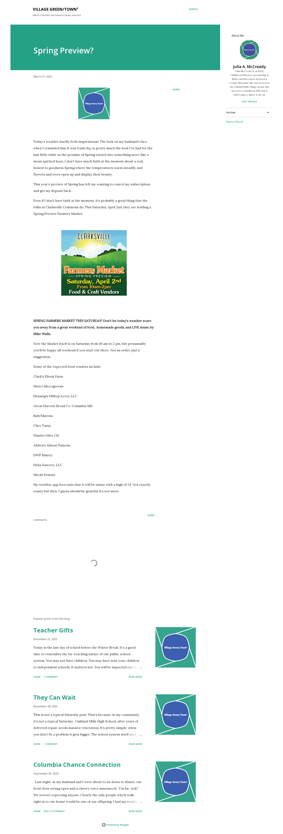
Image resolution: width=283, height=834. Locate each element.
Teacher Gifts (53, 630)
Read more (135, 676)
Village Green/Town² (55, 9)
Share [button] (176, 89)
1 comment (51, 676)
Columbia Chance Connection (77, 765)
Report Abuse (234, 121)
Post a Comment (54, 811)
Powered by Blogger (117, 824)
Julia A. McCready (249, 66)
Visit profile (249, 101)
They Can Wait (54, 697)
